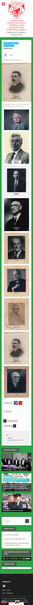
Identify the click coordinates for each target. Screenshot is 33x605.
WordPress (19, 600)
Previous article (12, 421)
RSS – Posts (6, 590)
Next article (8, 426)
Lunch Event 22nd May (11, 535)
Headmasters (8, 43)
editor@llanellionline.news (16, 440)
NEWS (16, 43)
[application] (16, 559)
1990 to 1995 (7, 476)
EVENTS (6, 466)
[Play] (4, 559)
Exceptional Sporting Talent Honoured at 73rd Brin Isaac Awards (16, 544)
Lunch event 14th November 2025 (14, 539)
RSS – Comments (8, 593)
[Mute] (24, 559)
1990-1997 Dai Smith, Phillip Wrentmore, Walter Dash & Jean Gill (15, 480)
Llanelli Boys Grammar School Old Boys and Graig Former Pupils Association (16, 25)
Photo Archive (8, 45)
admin (11, 55)
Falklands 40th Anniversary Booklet (13, 510)
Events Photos (7, 469)
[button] (16, 120)
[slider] (27, 558)
